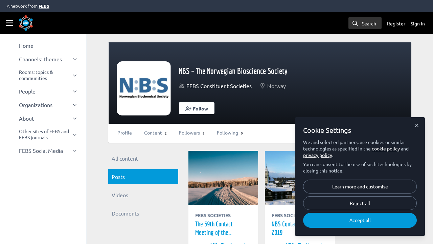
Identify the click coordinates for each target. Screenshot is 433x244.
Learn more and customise (360, 186)
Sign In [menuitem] (418, 23)
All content (125, 158)
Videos (120, 194)
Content (155, 132)
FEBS (44, 6)
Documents (125, 213)
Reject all (360, 203)
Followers (192, 132)
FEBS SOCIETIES (213, 215)
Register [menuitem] (396, 23)
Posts (118, 176)
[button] (196, 108)
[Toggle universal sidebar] (9, 23)
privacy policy (317, 155)
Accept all (360, 220)
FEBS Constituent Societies (219, 85)
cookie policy (386, 148)
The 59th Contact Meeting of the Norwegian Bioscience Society (223, 178)
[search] (365, 23)
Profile (124, 132)
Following (230, 132)
